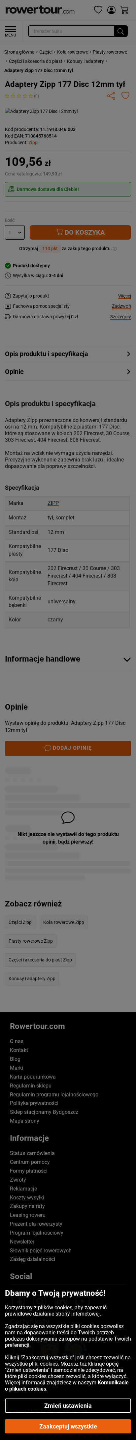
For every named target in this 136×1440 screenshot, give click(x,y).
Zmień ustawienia (68, 1405)
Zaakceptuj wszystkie (68, 1426)
